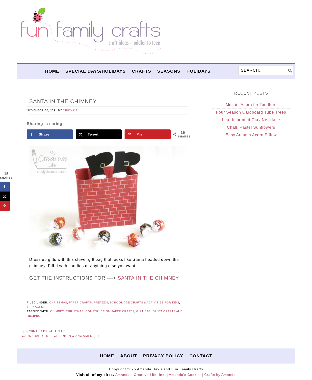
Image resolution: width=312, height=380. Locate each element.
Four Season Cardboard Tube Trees (251, 112)
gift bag (143, 311)
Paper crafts (80, 302)
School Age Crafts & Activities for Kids (144, 302)
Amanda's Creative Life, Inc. (140, 375)
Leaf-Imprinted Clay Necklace (251, 120)
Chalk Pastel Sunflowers (251, 127)
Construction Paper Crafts (110, 311)
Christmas (58, 302)
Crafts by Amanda (220, 375)
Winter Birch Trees (47, 331)
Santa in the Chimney (148, 278)
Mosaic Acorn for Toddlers (251, 105)
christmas (75, 311)
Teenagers (36, 306)
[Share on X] (5, 196)
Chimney (57, 311)
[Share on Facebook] (5, 187)
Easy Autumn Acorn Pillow (251, 135)
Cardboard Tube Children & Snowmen (57, 336)
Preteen (101, 302)
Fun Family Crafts (90, 31)
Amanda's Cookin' (185, 375)
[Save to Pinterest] (5, 206)
